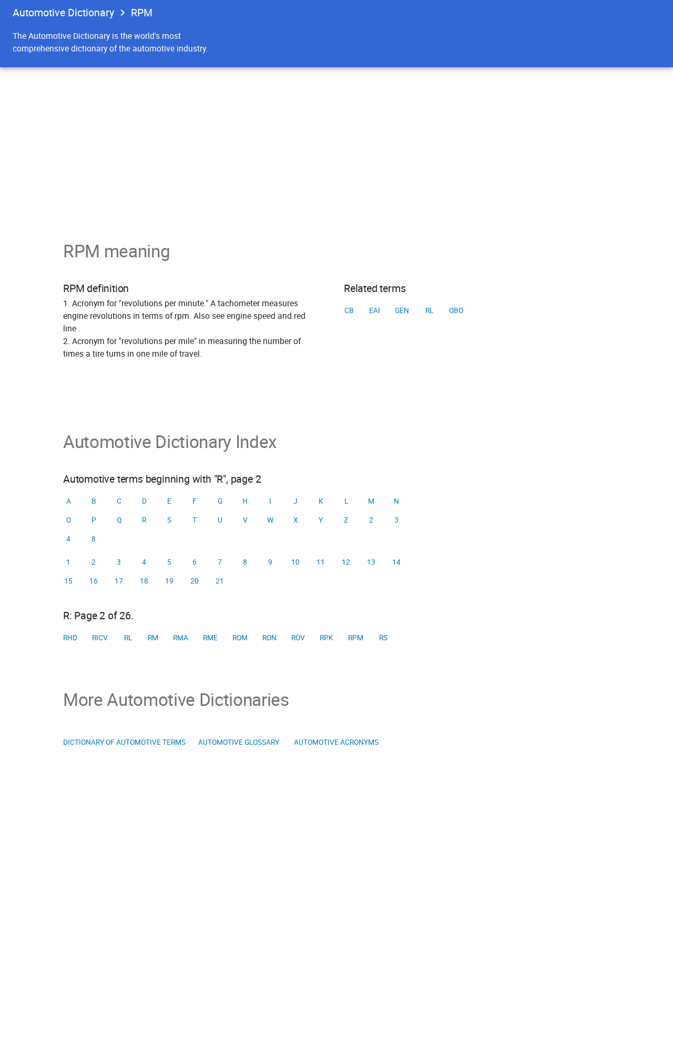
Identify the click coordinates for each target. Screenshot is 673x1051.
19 (169, 581)
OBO (456, 310)
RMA (180, 637)
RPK (326, 637)
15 (68, 581)
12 (346, 562)
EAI (374, 310)
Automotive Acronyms (336, 742)
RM (153, 637)
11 (321, 562)
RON (269, 637)
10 (295, 562)
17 (119, 581)
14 (396, 562)
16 (93, 581)
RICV (100, 637)
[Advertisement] (336, 146)
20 (194, 581)
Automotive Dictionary (63, 12)
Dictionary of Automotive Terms (124, 742)
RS (383, 637)
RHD (70, 637)
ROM (240, 637)
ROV (298, 637)
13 (371, 562)
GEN (402, 310)
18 (144, 581)
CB (349, 310)
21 (220, 581)
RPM (355, 637)
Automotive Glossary (238, 742)
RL (429, 310)
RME (210, 637)
